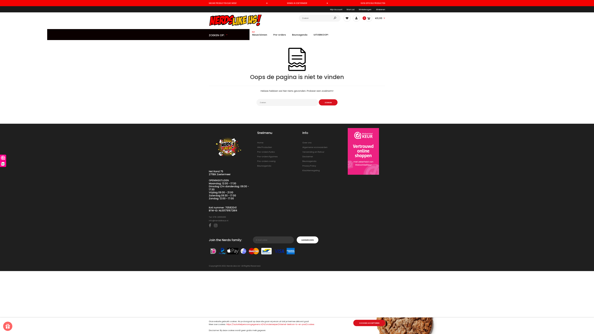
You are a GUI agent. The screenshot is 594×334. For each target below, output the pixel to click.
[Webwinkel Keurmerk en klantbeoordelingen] (363, 152)
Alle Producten (264, 147)
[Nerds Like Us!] (236, 25)
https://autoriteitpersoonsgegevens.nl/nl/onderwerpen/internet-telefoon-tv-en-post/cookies (270, 324)
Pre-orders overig (266, 161)
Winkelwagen (365, 9)
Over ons (307, 142)
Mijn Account (336, 9)
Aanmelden (307, 240)
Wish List (350, 9)
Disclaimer (307, 156)
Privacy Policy (309, 165)
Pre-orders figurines (267, 156)
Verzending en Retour (313, 151)
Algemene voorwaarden (314, 147)
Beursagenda (264, 165)
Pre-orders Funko (266, 151)
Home (260, 142)
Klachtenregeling (311, 170)
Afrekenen (380, 9)
